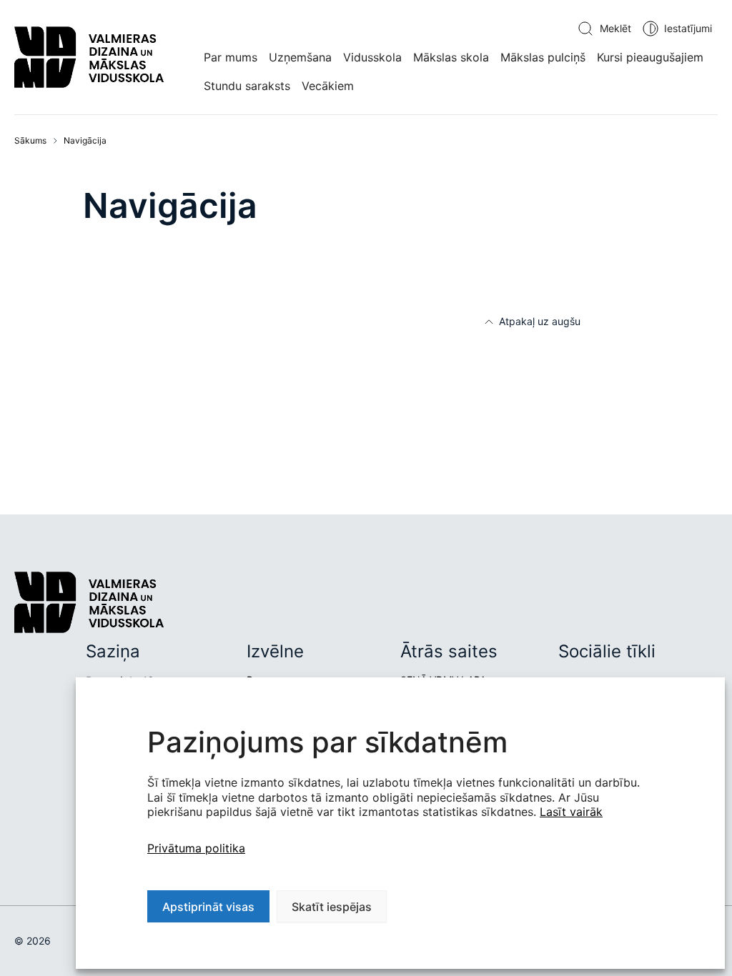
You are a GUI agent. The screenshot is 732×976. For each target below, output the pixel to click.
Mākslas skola (451, 57)
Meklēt (615, 28)
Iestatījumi (688, 28)
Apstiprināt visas (208, 907)
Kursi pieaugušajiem (650, 57)
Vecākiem (328, 86)
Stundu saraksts (247, 86)
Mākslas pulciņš (542, 57)
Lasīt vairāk (571, 812)
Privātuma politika (196, 848)
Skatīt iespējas (332, 907)
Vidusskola (372, 57)
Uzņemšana (300, 57)
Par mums (230, 57)
